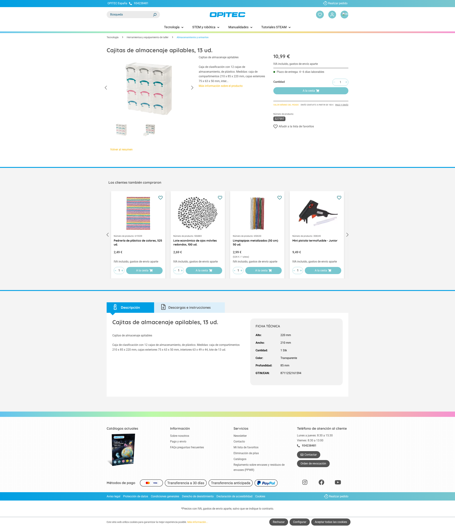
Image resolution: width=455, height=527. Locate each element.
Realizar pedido (337, 3)
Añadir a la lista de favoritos (296, 126)
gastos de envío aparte (217, 508)
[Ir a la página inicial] (227, 14)
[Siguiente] (192, 88)
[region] (149, 97)
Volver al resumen (121, 149)
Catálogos (240, 459)
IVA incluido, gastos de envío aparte (295, 64)
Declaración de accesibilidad (234, 496)
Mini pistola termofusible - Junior (315, 240)
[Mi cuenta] (332, 14)
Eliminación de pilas (246, 453)
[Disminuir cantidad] (334, 82)
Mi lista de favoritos (246, 447)
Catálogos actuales (122, 428)
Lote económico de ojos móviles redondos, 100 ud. (195, 242)
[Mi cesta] (344, 14)
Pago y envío (341, 105)
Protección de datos (135, 496)
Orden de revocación (313, 463)
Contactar (310, 454)
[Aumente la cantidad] (346, 82)
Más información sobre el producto (221, 86)
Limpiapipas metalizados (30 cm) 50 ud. (255, 242)
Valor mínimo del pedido (286, 105)
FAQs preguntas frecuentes (187, 447)
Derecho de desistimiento (198, 496)
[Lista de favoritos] (320, 14)
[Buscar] (154, 14)
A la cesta (309, 90)
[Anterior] (105, 88)
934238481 (141, 3)
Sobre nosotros (179, 435)
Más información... (197, 522)
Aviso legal (113, 496)
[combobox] (129, 14)
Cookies (260, 496)
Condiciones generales (165, 496)
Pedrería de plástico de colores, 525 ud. (138, 242)
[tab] (130, 307)
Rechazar (279, 522)
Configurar (299, 522)
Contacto (239, 441)
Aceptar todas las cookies (331, 522)
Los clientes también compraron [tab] (134, 182)
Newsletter (240, 435)
